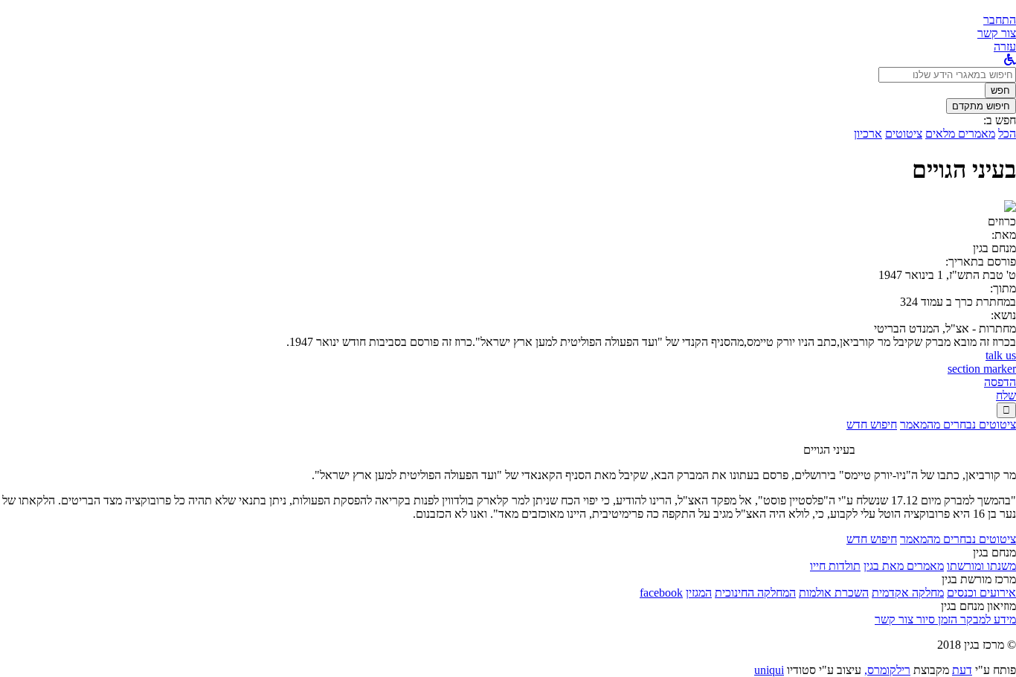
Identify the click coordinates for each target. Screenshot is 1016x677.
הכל (1007, 133)
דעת (962, 670)
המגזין (699, 592)
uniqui (769, 670)
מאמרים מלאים (960, 133)
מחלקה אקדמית (908, 592)
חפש (1000, 90)
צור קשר (894, 619)
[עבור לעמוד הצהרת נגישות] (1010, 60)
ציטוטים (903, 133)
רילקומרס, (887, 670)
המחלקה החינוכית (755, 592)
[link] (996, 33)
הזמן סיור (935, 619)
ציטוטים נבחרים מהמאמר (958, 424)
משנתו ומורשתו (981, 565)
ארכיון (868, 133)
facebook (661, 592)
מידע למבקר (986, 619)
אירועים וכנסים (981, 592)
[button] (999, 19)
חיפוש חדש (871, 424)
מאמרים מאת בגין (904, 565)
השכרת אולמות (834, 592)
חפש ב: (999, 120)
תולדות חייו (835, 565)
